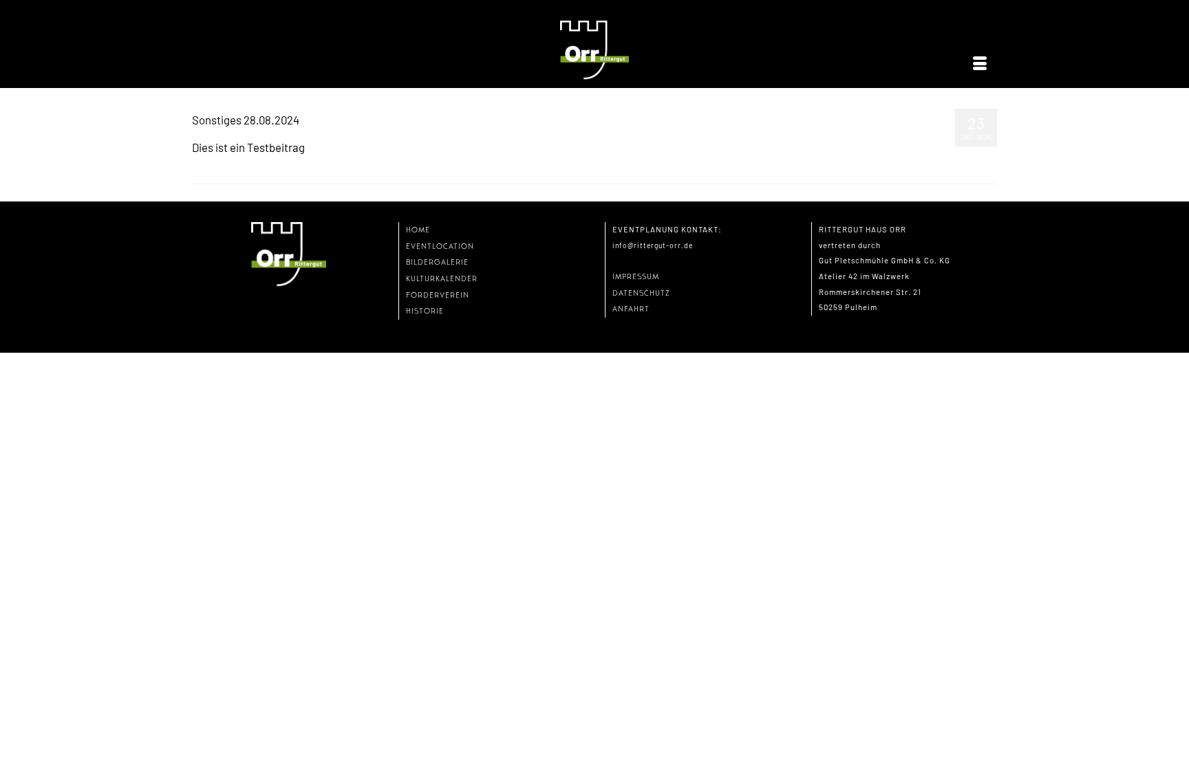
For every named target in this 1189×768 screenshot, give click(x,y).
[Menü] (980, 64)
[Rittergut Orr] (594, 50)
